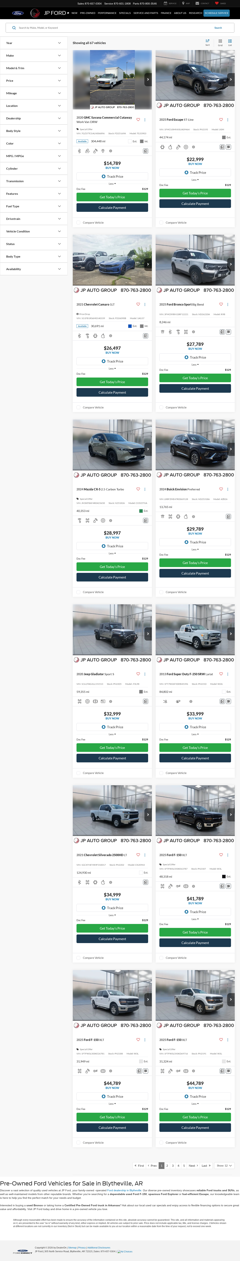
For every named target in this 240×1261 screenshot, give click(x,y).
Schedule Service (216, 13)
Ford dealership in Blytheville (124, 1190)
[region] (112, 189)
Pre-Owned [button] (87, 13)
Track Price (115, 176)
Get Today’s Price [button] (112, 197)
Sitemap (72, 1247)
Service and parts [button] (146, 13)
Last (205, 1165)
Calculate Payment (112, 207)
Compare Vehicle (93, 222)
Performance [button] (107, 13)
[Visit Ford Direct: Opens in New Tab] (125, 1251)
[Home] (68, 13)
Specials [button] (125, 13)
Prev (153, 1165)
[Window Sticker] (228, 147)
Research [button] (195, 13)
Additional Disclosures (98, 1247)
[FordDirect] (22, 1251)
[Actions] (145, 119)
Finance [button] (166, 13)
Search (218, 27)
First (140, 1165)
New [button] (74, 13)
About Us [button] (180, 13)
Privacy (82, 1247)
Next (193, 1165)
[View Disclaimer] (111, 151)
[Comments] (145, 151)
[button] (148, 79)
